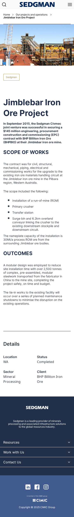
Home (6, 14)
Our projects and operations (32, 14)
